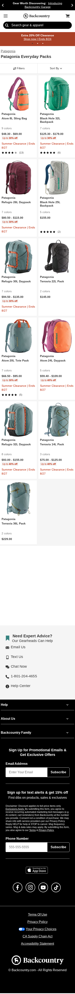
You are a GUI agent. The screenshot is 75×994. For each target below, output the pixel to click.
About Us (8, 719)
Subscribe (58, 773)
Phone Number (17, 839)
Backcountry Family (16, 733)
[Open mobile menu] (5, 16)
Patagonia (8, 51)
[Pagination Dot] (32, 44)
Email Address (17, 765)
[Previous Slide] (3, 5)
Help (4, 705)
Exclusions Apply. (15, 809)
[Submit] (6, 25)
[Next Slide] (72, 5)
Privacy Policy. (51, 830)
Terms (38, 830)
